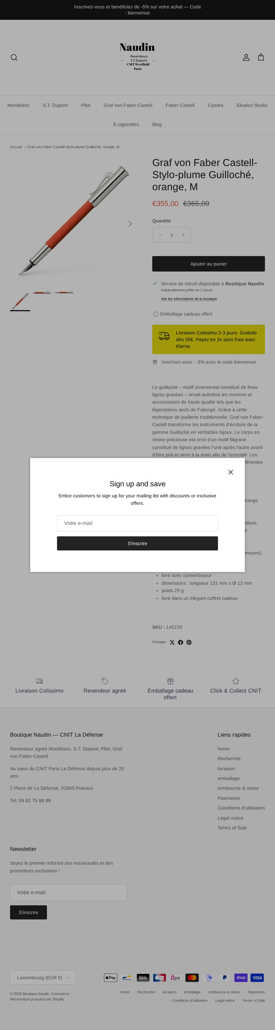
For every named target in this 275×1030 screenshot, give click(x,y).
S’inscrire (137, 543)
